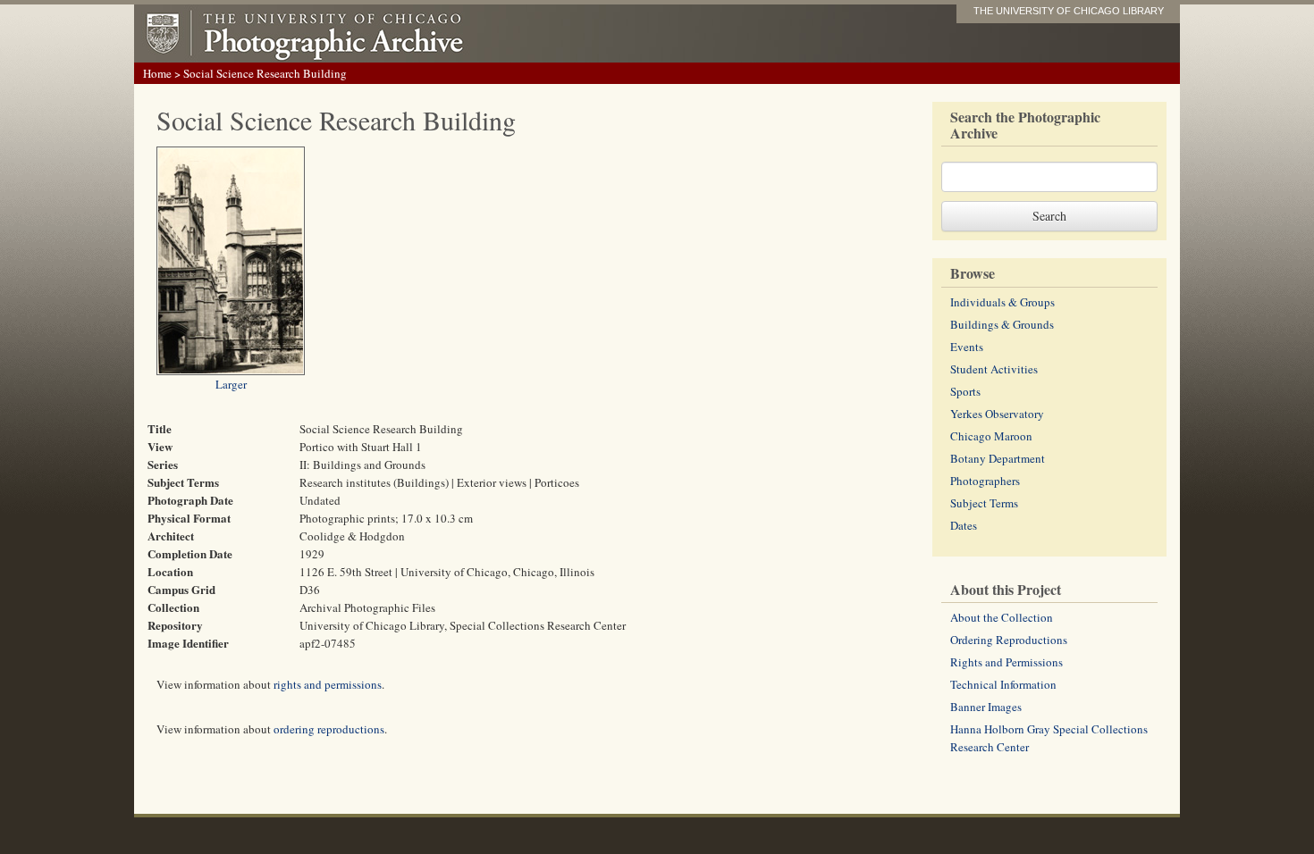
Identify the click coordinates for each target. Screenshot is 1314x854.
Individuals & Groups (1002, 302)
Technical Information (1003, 684)
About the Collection (1001, 617)
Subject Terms (984, 503)
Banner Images (986, 707)
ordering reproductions (329, 729)
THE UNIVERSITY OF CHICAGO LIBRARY (1068, 10)
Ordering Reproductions (1008, 640)
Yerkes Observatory (997, 414)
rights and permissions (328, 684)
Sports (965, 391)
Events (966, 347)
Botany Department (997, 458)
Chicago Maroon (991, 436)
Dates (963, 525)
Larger (231, 384)
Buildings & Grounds (1002, 324)
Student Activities (994, 369)
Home (157, 73)
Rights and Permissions (1006, 662)
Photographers (985, 481)
